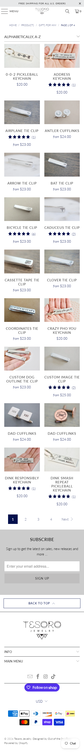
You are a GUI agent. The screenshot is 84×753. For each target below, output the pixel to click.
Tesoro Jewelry (22, 738)
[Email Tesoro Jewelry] (30, 677)
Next (65, 519)
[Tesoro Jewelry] (42, 11)
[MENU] (2, 11)
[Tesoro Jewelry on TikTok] (53, 677)
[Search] (67, 11)
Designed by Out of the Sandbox (52, 738)
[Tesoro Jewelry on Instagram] (45, 677)
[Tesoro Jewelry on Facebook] (37, 677)
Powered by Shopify (16, 743)
